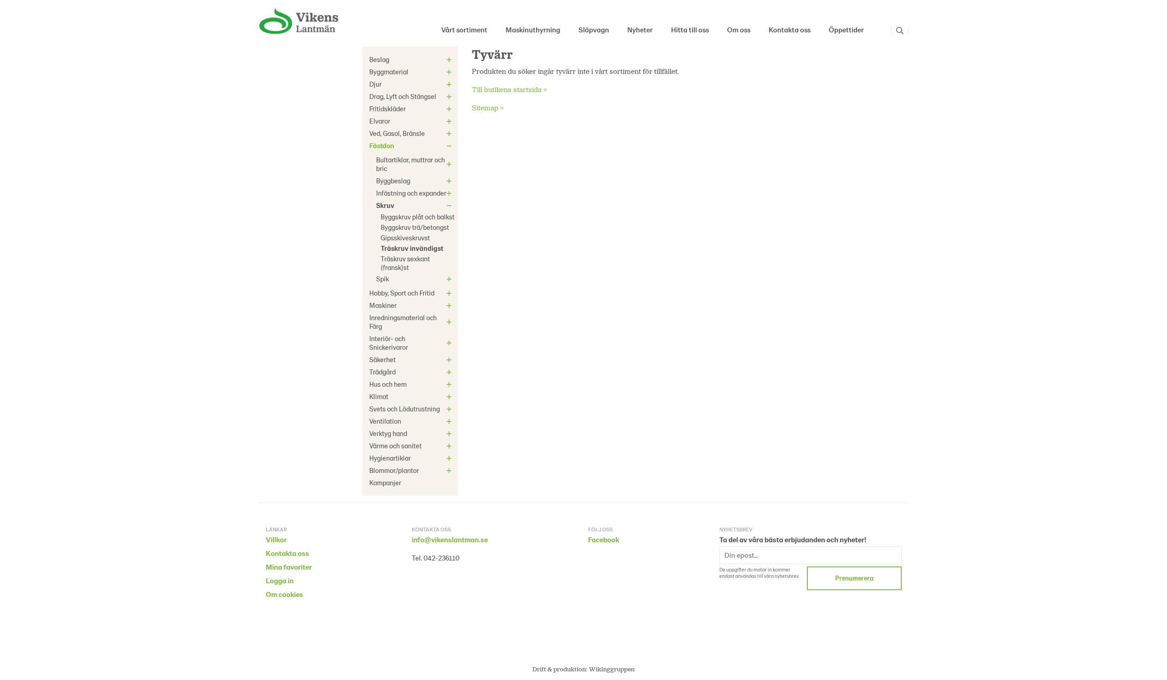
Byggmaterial (388, 71)
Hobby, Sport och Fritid (401, 293)
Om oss (738, 29)
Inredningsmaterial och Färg (403, 321)
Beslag (379, 59)
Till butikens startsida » (509, 89)
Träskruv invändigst (412, 248)
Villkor (276, 539)
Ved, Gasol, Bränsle (397, 133)
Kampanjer (385, 482)
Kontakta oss (790, 29)
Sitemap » (488, 107)
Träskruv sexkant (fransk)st (405, 262)
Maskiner (383, 305)
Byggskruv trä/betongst (415, 227)
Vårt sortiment (464, 29)
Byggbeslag (393, 180)
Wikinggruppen (612, 669)
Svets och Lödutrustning (404, 409)
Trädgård (382, 372)
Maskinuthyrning (533, 29)
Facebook (603, 539)
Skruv (385, 205)
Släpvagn (593, 29)
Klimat (378, 396)
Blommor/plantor (394, 470)
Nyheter (640, 29)
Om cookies (284, 594)
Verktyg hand (388, 433)
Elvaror (379, 121)
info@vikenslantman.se (450, 539)
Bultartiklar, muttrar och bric (410, 164)
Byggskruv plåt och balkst (417, 217)
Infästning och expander (411, 193)
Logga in (280, 580)
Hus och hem (388, 384)
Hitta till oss (690, 29)
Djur (375, 84)
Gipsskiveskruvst (405, 238)
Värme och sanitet (395, 445)
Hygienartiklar (390, 458)
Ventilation (385, 421)
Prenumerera (854, 578)
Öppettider (846, 29)
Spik (382, 279)
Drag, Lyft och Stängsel (402, 96)
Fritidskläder (387, 108)
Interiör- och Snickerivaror (388, 342)
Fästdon (381, 145)
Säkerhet (382, 359)
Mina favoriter (289, 566)
